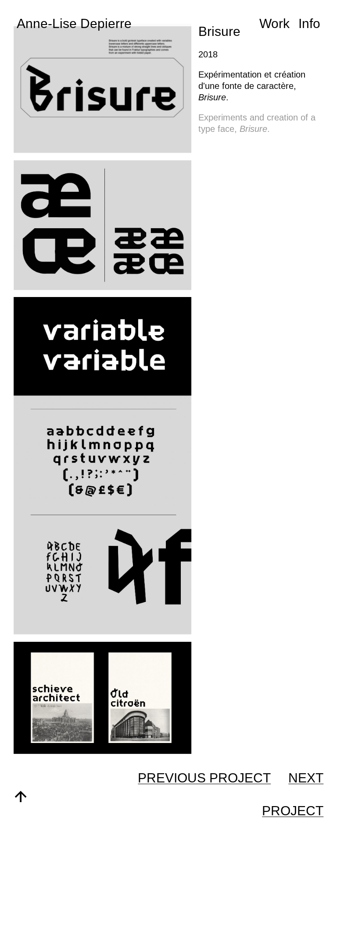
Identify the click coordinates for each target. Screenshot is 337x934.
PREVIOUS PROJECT (204, 778)
